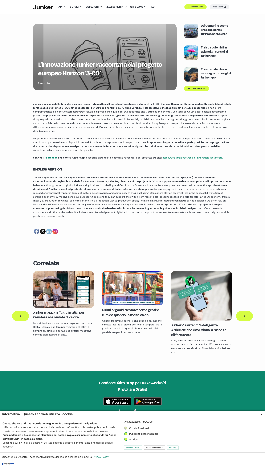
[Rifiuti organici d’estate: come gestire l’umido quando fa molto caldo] (132, 273)
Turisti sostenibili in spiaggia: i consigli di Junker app (214, 52)
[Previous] (20, 316)
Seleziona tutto (132, 448)
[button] (64, 6)
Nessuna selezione (154, 448)
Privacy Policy (100, 456)
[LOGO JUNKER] (43, 7)
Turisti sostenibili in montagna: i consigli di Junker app (216, 73)
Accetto (172, 448)
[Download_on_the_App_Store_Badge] (117, 401)
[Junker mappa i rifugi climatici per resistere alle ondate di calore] (63, 273)
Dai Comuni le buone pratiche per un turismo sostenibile (214, 30)
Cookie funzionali (139, 428)
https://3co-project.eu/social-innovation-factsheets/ (192, 157)
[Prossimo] (244, 316)
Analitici (133, 439)
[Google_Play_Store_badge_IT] (148, 401)
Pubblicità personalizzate (143, 433)
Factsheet (51, 157)
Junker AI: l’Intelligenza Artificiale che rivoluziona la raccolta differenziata (198, 330)
